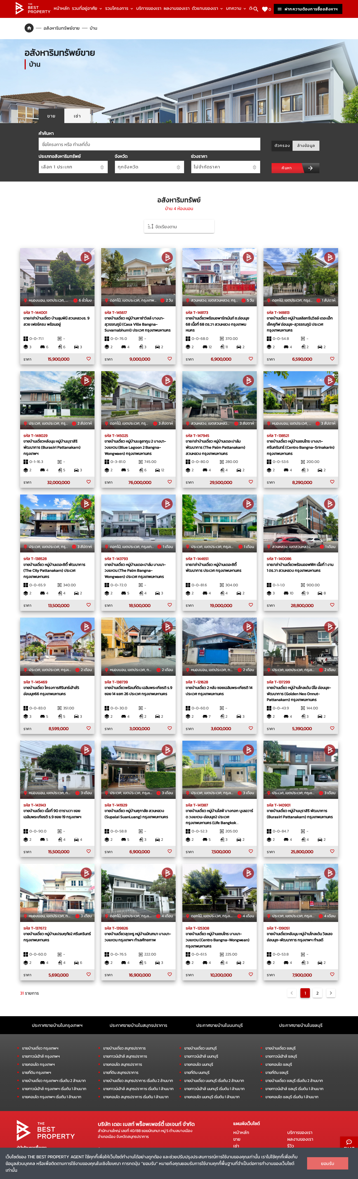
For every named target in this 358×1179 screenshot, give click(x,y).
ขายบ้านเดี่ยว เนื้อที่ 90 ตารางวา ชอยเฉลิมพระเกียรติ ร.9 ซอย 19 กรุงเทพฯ (52, 814)
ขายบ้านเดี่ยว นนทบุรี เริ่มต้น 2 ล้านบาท (214, 1081)
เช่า (236, 1145)
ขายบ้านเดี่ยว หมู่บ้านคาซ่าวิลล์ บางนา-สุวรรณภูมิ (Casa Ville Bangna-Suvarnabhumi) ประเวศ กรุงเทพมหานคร (138, 324)
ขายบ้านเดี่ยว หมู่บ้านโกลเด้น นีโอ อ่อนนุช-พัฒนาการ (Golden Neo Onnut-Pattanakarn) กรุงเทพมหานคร (299, 693)
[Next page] (330, 993)
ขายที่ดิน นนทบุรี (196, 1073)
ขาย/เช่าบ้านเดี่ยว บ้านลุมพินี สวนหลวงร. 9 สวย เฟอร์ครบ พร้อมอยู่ (56, 321)
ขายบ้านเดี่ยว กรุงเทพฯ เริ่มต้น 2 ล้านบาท (54, 1081)
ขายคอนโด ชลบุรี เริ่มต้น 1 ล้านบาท (291, 1097)
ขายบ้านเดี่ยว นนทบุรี (200, 1048)
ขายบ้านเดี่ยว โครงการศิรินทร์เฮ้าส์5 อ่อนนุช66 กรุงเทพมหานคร (51, 690)
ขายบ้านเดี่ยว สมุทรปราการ (124, 1048)
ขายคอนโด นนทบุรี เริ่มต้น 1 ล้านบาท (211, 1097)
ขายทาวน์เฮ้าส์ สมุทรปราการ (125, 1056)
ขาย (237, 1139)
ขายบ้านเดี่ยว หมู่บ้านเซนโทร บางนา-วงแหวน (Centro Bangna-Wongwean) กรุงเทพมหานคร (217, 940)
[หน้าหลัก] (33, 13)
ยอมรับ (327, 1163)
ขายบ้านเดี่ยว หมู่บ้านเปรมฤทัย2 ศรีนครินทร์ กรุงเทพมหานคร (57, 937)
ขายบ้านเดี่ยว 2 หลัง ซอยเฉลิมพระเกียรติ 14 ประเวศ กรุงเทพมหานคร (219, 690)
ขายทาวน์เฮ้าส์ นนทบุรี (201, 1056)
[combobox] (149, 144)
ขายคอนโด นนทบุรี (198, 1064)
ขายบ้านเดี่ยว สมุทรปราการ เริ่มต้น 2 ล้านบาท (138, 1081)
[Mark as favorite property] (88, 358)
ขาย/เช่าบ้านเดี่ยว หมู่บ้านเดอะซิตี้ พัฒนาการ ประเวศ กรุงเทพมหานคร (213, 567)
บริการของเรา (148, 8)
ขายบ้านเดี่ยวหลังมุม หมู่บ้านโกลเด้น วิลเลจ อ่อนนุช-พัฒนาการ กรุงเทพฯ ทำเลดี (300, 937)
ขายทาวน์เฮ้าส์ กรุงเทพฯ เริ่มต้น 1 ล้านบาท (54, 1089)
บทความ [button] (234, 8)
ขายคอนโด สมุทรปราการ (122, 1064)
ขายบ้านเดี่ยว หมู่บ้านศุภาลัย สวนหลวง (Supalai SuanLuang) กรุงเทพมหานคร (136, 814)
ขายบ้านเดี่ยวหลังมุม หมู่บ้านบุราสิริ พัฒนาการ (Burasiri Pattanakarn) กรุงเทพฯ (52, 447)
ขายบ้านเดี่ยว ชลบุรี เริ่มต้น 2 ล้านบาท (294, 1081)
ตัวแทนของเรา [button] (205, 8)
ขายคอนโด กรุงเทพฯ (38, 1064)
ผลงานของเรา (177, 8)
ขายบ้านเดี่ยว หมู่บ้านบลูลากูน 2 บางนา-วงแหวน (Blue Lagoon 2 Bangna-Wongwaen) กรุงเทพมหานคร (135, 447)
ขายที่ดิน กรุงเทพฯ (36, 1073)
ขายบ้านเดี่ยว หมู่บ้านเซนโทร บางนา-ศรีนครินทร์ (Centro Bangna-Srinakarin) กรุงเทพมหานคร (301, 447)
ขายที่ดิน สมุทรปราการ (120, 1073)
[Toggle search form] (256, 9)
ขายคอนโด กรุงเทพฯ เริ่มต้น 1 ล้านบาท (51, 1097)
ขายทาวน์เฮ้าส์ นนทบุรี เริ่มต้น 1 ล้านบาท (214, 1089)
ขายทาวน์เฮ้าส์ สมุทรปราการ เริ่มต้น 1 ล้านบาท (138, 1089)
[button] (179, 226)
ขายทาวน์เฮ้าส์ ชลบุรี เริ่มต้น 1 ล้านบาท (294, 1089)
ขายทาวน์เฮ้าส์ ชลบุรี (281, 1056)
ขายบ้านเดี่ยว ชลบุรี (280, 1048)
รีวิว (290, 1145)
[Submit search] (310, 168)
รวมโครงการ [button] (117, 8)
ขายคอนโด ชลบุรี (278, 1064)
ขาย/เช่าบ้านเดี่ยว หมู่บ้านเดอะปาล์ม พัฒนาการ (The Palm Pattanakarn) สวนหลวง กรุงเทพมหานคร (215, 447)
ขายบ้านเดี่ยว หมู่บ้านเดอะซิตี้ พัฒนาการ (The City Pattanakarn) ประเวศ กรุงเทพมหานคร (54, 570)
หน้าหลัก (62, 8)
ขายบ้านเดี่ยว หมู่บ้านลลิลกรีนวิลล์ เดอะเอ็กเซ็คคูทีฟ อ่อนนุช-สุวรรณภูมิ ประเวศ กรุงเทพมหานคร (300, 324)
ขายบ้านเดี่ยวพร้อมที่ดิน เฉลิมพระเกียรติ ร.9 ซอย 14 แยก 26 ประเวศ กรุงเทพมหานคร (138, 690)
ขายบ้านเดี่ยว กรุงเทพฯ (40, 1048)
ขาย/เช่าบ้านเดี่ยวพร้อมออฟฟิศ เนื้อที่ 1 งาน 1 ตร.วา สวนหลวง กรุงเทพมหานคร (300, 567)
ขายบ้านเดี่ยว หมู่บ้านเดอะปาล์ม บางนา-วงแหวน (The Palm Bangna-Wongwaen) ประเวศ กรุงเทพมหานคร (135, 570)
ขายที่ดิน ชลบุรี (276, 1073)
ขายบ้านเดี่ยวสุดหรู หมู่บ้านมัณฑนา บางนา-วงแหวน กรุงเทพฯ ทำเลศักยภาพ (138, 937)
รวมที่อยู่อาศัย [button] (85, 8)
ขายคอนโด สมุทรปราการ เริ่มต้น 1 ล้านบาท (135, 1097)
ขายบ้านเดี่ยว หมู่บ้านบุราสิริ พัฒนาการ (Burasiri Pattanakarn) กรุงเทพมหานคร (300, 814)
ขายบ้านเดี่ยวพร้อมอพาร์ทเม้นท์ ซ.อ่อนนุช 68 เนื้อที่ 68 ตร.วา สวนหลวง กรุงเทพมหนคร (217, 324)
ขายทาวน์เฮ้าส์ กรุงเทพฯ (41, 1056)
